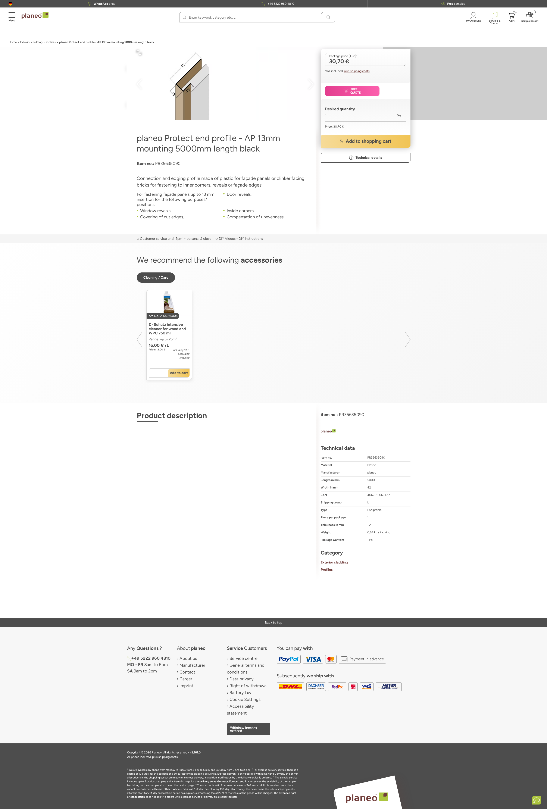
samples (456, 4)
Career (185, 678)
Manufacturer (192, 665)
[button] (10, 4)
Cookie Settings (244, 699)
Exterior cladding (31, 42)
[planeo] (365, 431)
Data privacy (241, 678)
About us (188, 658)
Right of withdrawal (248, 685)
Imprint (186, 685)
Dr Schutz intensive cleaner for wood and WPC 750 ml (167, 328)
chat (104, 4)
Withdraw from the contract (243, 729)
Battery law (240, 692)
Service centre (243, 658)
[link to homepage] (35, 15)
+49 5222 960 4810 (281, 4)
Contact (187, 672)
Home (13, 42)
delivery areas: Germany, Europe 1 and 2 (223, 781)
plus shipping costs (357, 71)
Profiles (51, 42)
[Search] (184, 17)
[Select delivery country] (10, 4)
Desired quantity (340, 109)
